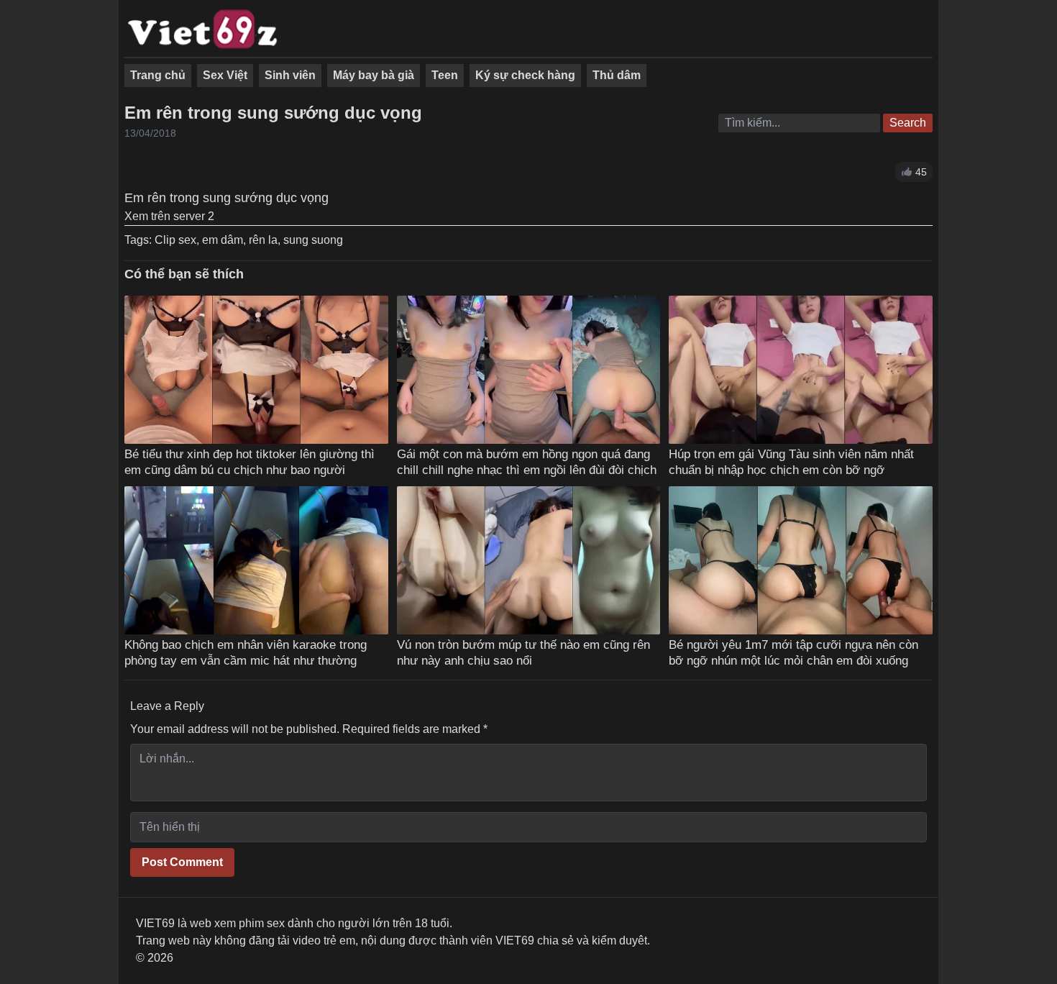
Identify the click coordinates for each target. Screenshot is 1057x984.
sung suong (313, 240)
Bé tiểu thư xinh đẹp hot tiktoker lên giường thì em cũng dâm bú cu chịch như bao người (249, 462)
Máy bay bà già (373, 75)
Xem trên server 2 (169, 216)
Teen (444, 75)
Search (907, 123)
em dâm (222, 240)
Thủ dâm (616, 75)
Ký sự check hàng (525, 75)
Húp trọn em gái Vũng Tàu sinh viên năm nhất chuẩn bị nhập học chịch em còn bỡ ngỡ (791, 462)
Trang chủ (158, 75)
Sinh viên (290, 75)
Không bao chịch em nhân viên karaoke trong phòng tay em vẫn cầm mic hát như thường (245, 652)
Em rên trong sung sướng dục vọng (273, 112)
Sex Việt (225, 75)
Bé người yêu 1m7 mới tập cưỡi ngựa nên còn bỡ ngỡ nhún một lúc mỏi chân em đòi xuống (793, 652)
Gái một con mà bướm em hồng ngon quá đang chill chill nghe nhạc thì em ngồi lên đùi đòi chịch (526, 462)
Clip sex (175, 240)
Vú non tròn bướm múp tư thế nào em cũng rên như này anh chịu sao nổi (523, 652)
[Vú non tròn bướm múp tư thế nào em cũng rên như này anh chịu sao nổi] (529, 560)
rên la (263, 240)
